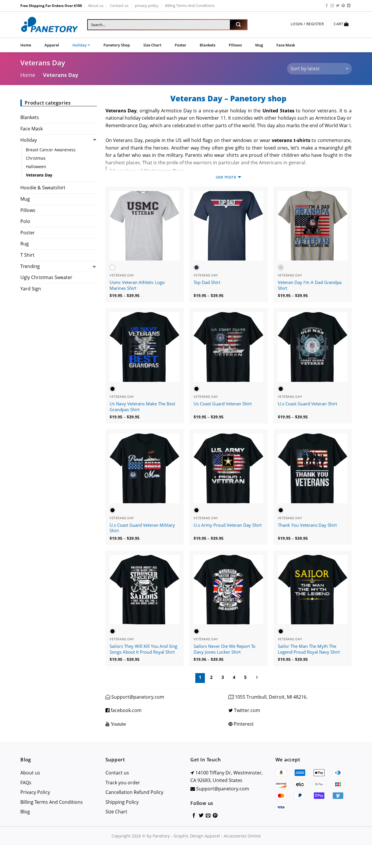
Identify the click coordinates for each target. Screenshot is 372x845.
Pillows (235, 45)
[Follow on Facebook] (326, 6)
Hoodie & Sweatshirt (42, 187)
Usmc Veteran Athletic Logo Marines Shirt (137, 285)
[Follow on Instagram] (332, 6)
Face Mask (285, 45)
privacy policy (146, 5)
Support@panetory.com (137, 697)
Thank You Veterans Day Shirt (307, 525)
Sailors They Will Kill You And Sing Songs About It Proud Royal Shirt (143, 649)
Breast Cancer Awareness (51, 149)
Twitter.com (246, 710)
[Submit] (238, 25)
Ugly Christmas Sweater (46, 277)
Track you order (122, 782)
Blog (25, 811)
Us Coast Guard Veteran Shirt (223, 404)
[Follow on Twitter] (337, 6)
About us (95, 5)
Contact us (119, 5)
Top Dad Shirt (207, 282)
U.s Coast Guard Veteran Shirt (307, 404)
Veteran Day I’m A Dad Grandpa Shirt (309, 285)
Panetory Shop (116, 45)
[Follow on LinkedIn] (348, 6)
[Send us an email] (208, 815)
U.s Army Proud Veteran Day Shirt (228, 525)
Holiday (79, 45)
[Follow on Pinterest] (343, 6)
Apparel (51, 45)
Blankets (207, 45)
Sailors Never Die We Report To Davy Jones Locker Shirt (224, 649)
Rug (24, 243)
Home (25, 45)
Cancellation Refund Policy (134, 792)
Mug (259, 45)
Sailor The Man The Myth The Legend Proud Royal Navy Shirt (309, 649)
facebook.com (126, 710)
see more (226, 177)
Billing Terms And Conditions (189, 5)
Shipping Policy (122, 802)
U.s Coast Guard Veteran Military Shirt (142, 528)
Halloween (36, 166)
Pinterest (243, 724)
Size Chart (152, 45)
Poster (180, 45)
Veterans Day (39, 175)
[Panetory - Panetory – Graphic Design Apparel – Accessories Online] (49, 24)
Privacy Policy (35, 792)
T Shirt (27, 255)
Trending (30, 266)
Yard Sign (30, 288)
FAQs (25, 782)
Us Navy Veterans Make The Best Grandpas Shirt (142, 406)
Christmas (36, 158)
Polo (25, 221)
